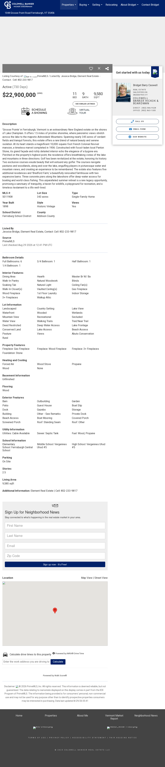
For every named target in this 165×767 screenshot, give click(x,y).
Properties (69, 6)
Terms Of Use (37, 738)
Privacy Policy (59, 738)
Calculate (58, 661)
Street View (101, 577)
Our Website (139, 137)
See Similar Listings (85, 104)
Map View (86, 577)
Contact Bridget (150, 4)
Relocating (111, 4)
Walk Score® (60, 675)
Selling (97, 6)
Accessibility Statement (89, 738)
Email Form (139, 129)
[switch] (91, 68)
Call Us (139, 121)
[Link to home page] (20, 5)
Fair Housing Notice (123, 738)
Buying (84, 6)
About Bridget (130, 6)
